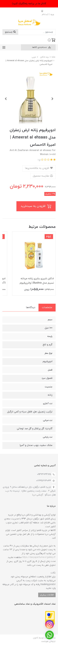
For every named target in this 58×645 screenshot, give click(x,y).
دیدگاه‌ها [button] (30, 307)
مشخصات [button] (47, 307)
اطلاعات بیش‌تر (47, 594)
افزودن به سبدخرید (33, 206)
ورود (52, 14)
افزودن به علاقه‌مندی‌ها (37, 168)
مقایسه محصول (41, 176)
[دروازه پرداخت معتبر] (50, 617)
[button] (52, 39)
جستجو (9, 32)
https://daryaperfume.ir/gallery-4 (39, 557)
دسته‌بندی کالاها (39, 47)
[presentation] (52, 98)
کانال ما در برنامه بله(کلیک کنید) (29, 3)
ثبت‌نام (45, 14)
